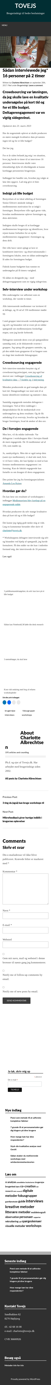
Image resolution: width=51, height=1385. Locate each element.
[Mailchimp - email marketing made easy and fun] (25, 1097)
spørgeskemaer (32, 1221)
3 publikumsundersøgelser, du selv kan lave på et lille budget (24, 592)
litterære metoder (17, 1212)
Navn (6, 910)
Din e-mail (13, 1080)
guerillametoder (11, 1202)
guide (21, 1201)
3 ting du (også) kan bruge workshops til (23, 803)
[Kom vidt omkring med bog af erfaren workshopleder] (24, 685)
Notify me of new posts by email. (20, 991)
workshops (27, 715)
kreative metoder (19, 1207)
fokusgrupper (29, 711)
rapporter (37, 1217)
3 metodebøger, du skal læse (15, 659)
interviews (9, 715)
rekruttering (11, 1221)
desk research (17, 1191)
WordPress (35, 1379)
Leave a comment (36, 85)
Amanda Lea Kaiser (12, 483)
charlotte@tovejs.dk (12, 530)
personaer (26, 1217)
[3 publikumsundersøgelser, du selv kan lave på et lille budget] (24, 586)
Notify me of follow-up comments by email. (22, 976)
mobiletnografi (38, 1212)
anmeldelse (20, 1182)
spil (20, 1222)
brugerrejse (10, 711)
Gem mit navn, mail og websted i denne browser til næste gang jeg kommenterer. (24, 960)
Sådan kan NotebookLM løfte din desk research (23, 624)
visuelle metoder (15, 1226)
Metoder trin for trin (14, 1365)
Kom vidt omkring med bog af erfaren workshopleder (19, 691)
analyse (12, 1182)
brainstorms (30, 1182)
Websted (7, 939)
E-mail (7, 925)
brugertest (10, 1187)
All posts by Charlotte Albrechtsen (23, 779)
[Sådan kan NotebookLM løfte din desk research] (24, 620)
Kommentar (10, 871)
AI (6, 1182)
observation (12, 1217)
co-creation (28, 1186)
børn (18, 1187)
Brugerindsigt (22, 85)
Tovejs (25, 6)
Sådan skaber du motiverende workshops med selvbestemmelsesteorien (24, 1159)
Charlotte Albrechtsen (20, 83)
